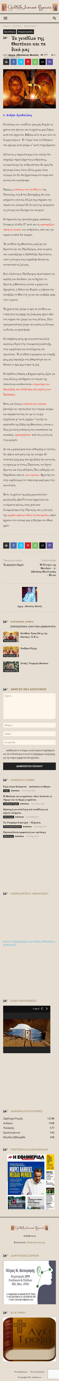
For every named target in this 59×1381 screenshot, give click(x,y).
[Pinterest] (28, 62)
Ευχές (6, 791)
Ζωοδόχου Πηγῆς (28, 648)
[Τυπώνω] (6, 62)
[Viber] (50, 62)
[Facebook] (13, 62)
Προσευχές (8, 817)
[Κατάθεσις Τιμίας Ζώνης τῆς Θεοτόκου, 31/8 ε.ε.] (11, 636)
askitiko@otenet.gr (35, 1242)
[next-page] (10, 678)
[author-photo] (29, 601)
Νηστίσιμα (8, 836)
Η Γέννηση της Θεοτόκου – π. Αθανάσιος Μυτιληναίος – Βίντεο (43, 570)
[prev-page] (5, 678)
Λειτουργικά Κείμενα (12, 827)
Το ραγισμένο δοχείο (13, 564)
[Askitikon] (29, 7)
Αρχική (6, 25)
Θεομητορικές (30, 25)
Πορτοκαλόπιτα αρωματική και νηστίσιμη (24, 832)
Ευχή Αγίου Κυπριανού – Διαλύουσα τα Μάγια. (27, 786)
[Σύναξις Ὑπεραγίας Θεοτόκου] (11, 666)
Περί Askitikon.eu (20, 1372)
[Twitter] (21, 62)
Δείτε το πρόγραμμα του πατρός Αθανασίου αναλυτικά (29, 943)
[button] (5, 18)
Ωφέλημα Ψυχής (11, 804)
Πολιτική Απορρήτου (37, 1372)
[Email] (42, 62)
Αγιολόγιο (17, 25)
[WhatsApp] (35, 62)
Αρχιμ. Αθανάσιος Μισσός (23, 54)
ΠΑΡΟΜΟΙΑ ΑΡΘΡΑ (22, 621)
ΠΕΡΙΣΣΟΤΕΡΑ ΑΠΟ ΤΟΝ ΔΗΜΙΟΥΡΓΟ (32, 626)
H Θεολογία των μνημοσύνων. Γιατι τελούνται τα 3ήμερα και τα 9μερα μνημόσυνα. (27, 798)
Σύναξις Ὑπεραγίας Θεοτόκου (34, 663)
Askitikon (15, 790)
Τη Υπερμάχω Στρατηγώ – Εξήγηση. (22, 822)
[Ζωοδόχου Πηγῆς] (11, 651)
